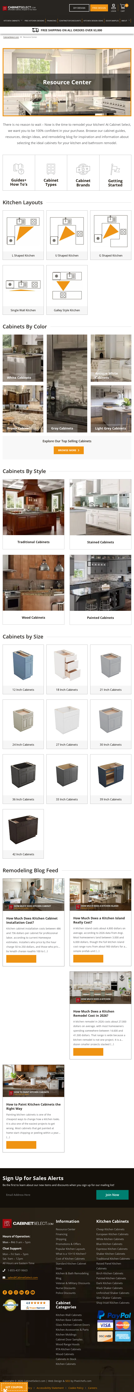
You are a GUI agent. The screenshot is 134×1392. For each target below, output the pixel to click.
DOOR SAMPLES (112, 20)
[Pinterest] (10, 1292)
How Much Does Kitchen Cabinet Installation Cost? (32, 920)
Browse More (20, 958)
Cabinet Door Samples (69, 1339)
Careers (92, 1388)
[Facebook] (5, 1292)
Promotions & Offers (68, 1244)
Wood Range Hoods (68, 1344)
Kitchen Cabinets (66, 1364)
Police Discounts (66, 1293)
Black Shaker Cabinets (109, 1288)
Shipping (61, 1239)
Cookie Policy (75, 1388)
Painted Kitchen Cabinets (111, 1278)
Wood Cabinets (65, 1354)
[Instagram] (16, 1292)
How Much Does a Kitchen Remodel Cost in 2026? (93, 1013)
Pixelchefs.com (82, 1381)
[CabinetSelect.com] (20, 8)
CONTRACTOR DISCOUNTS (70, 20)
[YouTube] (33, 1292)
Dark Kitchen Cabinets (109, 1283)
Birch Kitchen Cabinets (109, 1273)
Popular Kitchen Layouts (70, 1249)
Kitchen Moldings (66, 1334)
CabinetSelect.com (11, 37)
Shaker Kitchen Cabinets (110, 1253)
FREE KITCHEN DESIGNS (34, 20)
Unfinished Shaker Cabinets (112, 1293)
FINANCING (51, 20)
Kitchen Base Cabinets (69, 1320)
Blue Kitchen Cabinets (109, 1244)
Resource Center (65, 1229)
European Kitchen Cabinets (112, 1234)
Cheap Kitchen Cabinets (110, 1229)
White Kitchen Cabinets (110, 1239)
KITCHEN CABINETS (12, 20)
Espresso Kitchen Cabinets (112, 1249)
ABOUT (124, 20)
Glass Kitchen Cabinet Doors (73, 1324)
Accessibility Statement (50, 1388)
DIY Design (79, 7)
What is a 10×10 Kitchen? (71, 1253)
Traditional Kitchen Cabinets (113, 1258)
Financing (61, 1234)
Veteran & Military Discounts (73, 1283)
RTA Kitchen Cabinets (68, 1349)
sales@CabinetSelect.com (22, 1277)
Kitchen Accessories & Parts (72, 1329)
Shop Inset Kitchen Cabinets (112, 1302)
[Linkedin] (21, 1292)
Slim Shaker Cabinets (108, 1297)
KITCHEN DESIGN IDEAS (93, 20)
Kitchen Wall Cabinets (69, 1315)
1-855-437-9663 (17, 1270)
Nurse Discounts (66, 1288)
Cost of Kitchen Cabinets (70, 1258)
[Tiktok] (27, 1292)
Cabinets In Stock (66, 1359)
